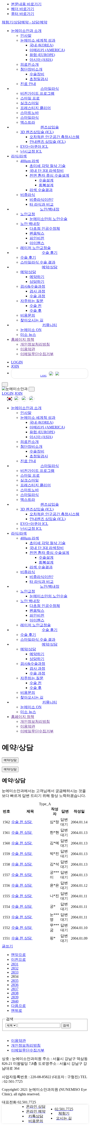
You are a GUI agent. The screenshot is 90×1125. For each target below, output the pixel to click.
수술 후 (36, 310)
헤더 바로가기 (22, 9)
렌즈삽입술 (49, 127)
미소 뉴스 (28, 335)
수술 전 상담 (22, 822)
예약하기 (37, 277)
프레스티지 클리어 (35, 108)
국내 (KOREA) (41, 45)
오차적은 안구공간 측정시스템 (54, 137)
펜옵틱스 (37, 233)
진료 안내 (28, 84)
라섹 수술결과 (41, 190)
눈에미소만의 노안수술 (48, 219)
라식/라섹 (19, 156)
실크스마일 (29, 103)
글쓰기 (7, 946)
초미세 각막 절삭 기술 (48, 166)
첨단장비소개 (31, 69)
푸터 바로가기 (22, 14)
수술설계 (46, 180)
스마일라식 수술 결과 (37, 262)
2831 (14, 964)
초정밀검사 (39, 79)
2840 (14, 1001)
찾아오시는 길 (31, 320)
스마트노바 (29, 113)
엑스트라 (27, 122)
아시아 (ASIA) (41, 60)
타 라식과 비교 (42, 204)
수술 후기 (49, 253)
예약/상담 (49, 267)
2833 (14, 972)
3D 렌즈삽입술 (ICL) (37, 132)
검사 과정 (37, 291)
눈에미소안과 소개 (26, 31)
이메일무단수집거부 (37, 354)
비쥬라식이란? (41, 199)
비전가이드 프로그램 (37, 93)
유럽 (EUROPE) (42, 55)
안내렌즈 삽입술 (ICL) (48, 142)
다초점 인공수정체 (45, 228)
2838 (14, 993)
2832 (14, 968)
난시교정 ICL (31, 151)
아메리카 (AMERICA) (47, 50)
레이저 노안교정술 (35, 248)
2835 (14, 981)
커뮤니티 (49, 325)
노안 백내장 (30, 224)
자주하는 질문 (31, 301)
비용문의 (27, 315)
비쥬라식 (27, 195)
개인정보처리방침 (35, 344)
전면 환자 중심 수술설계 (49, 175)
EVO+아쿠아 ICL (34, 146)
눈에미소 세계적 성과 (37, 40)
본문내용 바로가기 (26, 4)
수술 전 (36, 306)
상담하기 (37, 281)
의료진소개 (29, 64)
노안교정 (27, 214)
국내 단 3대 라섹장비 (47, 171)
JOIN (19, 393)
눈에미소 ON (31, 330)
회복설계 (46, 185)
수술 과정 (37, 296)
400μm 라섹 (29, 161)
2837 (14, 989)
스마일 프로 (30, 98)
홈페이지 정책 (22, 339)
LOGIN (8, 393)
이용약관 (27, 349)
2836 (14, 985)
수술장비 (37, 74)
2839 (14, 997)
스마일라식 (49, 89)
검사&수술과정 (32, 286)
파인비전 (37, 238)
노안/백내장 (49, 209)
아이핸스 (37, 243)
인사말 (25, 35)
